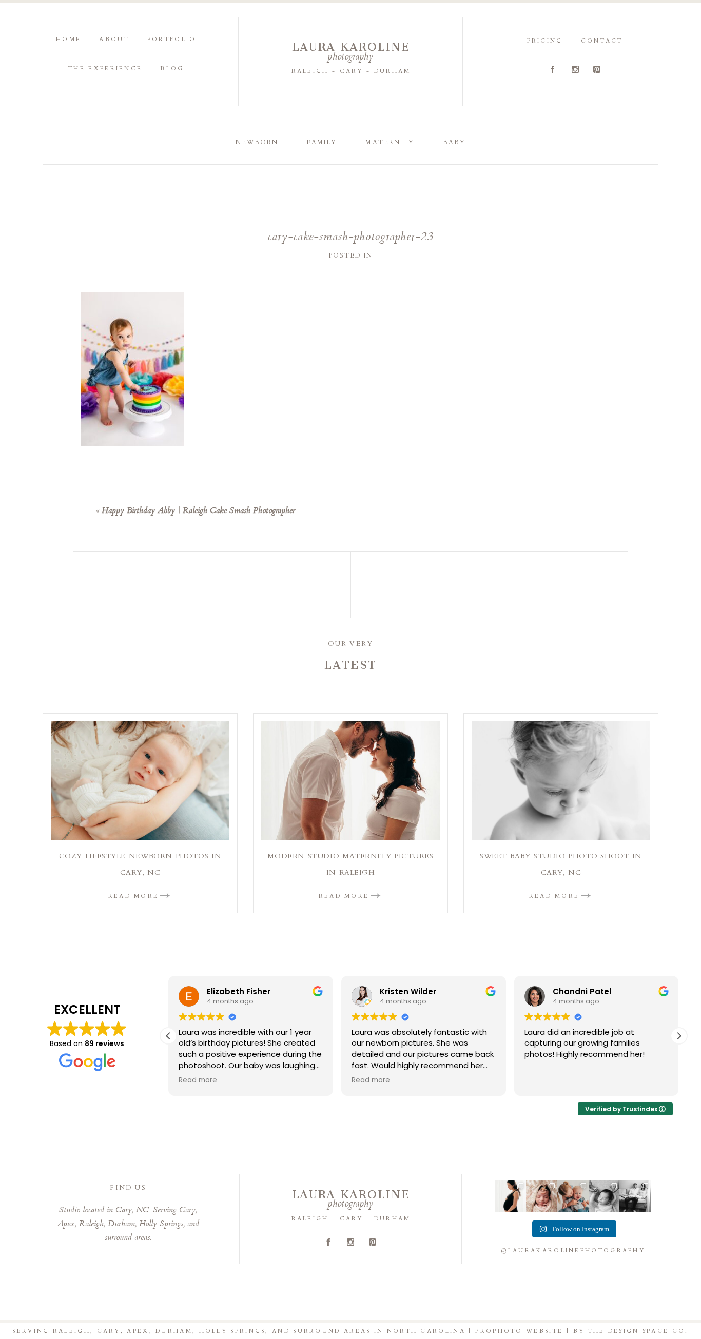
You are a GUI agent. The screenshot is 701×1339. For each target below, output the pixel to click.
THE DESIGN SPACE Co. (638, 1331)
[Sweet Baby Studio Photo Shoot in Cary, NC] (561, 780)
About (114, 39)
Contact (602, 41)
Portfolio (172, 39)
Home (68, 39)
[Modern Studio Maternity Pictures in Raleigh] (350, 780)
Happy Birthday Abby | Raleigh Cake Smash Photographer (198, 511)
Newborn (257, 142)
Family (322, 142)
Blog (172, 68)
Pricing (545, 41)
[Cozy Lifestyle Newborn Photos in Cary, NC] (140, 780)
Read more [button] (198, 1080)
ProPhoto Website (519, 1331)
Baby (454, 142)
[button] (679, 1035)
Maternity (389, 142)
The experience (105, 68)
